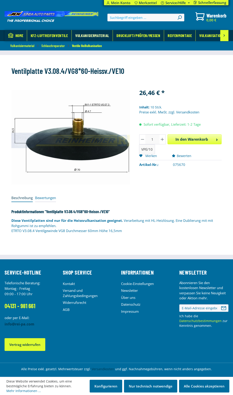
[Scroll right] (224, 35)
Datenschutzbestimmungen (200, 321)
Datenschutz (130, 304)
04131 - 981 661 (20, 305)
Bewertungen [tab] (45, 197)
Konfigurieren (105, 386)
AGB (66, 309)
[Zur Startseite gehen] (51, 16)
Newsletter (129, 290)
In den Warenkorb (191, 139)
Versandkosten (103, 369)
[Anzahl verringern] (142, 139)
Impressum (130, 311)
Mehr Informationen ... (23, 391)
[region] (71, 137)
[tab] (22, 198)
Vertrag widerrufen (25, 344)
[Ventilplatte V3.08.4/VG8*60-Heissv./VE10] (70, 137)
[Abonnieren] (223, 308)
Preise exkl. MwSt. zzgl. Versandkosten (169, 112)
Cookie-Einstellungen (137, 283)
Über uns (128, 297)
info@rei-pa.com (19, 324)
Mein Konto (120, 3)
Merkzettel (145, 3)
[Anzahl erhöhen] (162, 139)
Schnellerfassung (212, 2)
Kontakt (69, 283)
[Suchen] (179, 17)
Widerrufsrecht (74, 302)
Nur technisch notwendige (150, 386)
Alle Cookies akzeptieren (204, 386)
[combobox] (141, 17)
